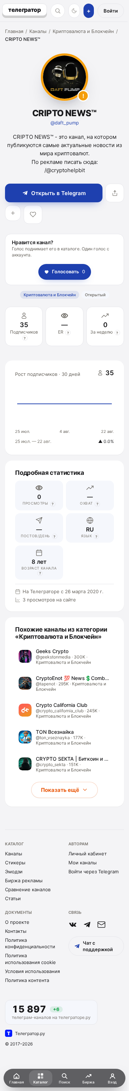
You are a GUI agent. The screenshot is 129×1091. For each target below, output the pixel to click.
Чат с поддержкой (98, 946)
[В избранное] (33, 214)
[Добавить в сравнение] (13, 213)
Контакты (16, 931)
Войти (111, 11)
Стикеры (15, 862)
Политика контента (27, 980)
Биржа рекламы (24, 880)
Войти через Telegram (93, 871)
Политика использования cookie (30, 959)
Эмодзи (14, 871)
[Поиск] (58, 11)
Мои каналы (82, 862)
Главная (14, 31)
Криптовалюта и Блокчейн (83, 31)
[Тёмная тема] (74, 11)
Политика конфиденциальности (30, 943)
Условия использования (32, 971)
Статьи (13, 898)
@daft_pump (65, 123)
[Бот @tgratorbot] (87, 924)
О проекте (17, 922)
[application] (64, 407)
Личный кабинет (87, 853)
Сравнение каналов (28, 889)
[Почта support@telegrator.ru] (101, 924)
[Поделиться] (114, 193)
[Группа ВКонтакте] (72, 924)
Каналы (38, 31)
